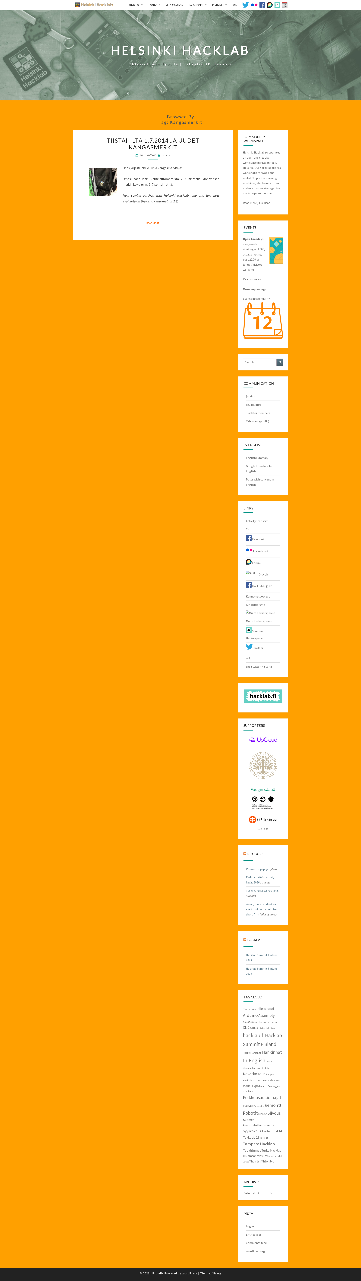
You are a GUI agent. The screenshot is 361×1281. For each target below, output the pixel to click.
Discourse (256, 853)
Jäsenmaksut (249, 1067)
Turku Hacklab (271, 1150)
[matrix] (251, 396)
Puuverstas (258, 1105)
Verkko (246, 1162)
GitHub (263, 574)
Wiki (248, 658)
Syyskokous (252, 1131)
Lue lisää (264, 203)
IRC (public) (253, 405)
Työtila (152, 4)
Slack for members (258, 413)
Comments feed (256, 1243)
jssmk (165, 155)
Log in (250, 1226)
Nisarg (216, 1273)
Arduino (250, 1015)
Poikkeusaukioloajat (262, 1097)
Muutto (263, 1086)
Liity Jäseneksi (175, 4)
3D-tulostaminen (250, 1009)
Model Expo (251, 1086)
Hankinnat (272, 1052)
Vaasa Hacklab (274, 1156)
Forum (256, 563)
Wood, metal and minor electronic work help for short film (261, 909)
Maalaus (275, 1080)
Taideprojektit (272, 1131)
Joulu (269, 1061)
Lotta (266, 1080)
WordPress (189, 1273)
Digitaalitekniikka (267, 1028)
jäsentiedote (263, 1067)
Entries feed (254, 1234)
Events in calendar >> (256, 298)
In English (218, 4)
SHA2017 (262, 1113)
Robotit (250, 1113)
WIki (235, 4)
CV (247, 529)
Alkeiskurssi (266, 1009)
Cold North (254, 1028)
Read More (154, 223)
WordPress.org (255, 1251)
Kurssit (258, 1080)
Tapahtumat (196, 4)
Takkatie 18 (251, 1137)
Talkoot (264, 1137)
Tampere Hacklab (259, 1143)
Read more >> (252, 279)
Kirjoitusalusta (255, 605)
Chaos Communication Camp (265, 1022)
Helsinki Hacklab (92, 4)
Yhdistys (134, 4)
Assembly (266, 1015)
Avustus (248, 1022)
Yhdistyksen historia (259, 666)
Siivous (274, 1113)
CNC (246, 1027)
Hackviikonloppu (252, 1052)
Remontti (274, 1105)
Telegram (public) (257, 421)
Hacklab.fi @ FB (262, 586)
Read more (250, 203)
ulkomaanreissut (254, 1156)
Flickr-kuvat (260, 551)
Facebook (258, 539)
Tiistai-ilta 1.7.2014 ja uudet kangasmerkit (153, 144)
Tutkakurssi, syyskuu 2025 (262, 891)
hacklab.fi (256, 940)
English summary (257, 458)
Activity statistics (257, 521)
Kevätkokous (254, 1073)
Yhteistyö (267, 1161)
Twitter (258, 648)
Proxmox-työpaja (257, 869)
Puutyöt (248, 1106)
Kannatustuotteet (258, 596)
